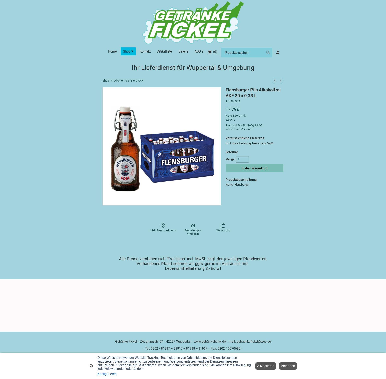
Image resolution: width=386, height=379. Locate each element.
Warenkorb (223, 230)
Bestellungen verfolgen (193, 232)
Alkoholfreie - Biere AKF (128, 80)
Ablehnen (288, 366)
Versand (246, 129)
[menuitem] (275, 81)
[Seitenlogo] (193, 22)
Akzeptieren (265, 366)
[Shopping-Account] (277, 52)
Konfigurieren (107, 374)
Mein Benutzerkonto (163, 230)
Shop (106, 80)
